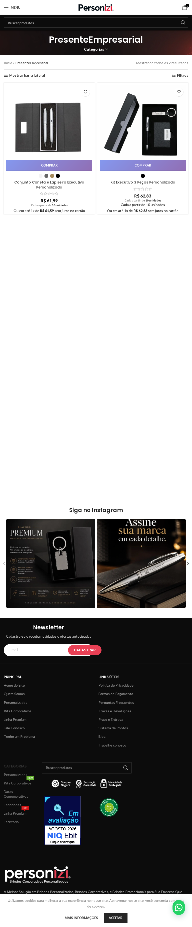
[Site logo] (96, 7)
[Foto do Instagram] (50, 563)
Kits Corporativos (18, 711)
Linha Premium (15, 719)
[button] (178, 907)
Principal (13, 677)
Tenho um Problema (19, 736)
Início (8, 63)
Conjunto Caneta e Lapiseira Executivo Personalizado (49, 185)
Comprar (49, 165)
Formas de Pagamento (115, 694)
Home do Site (14, 685)
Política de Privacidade (116, 685)
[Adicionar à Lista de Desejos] (85, 92)
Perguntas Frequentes (116, 702)
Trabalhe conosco (112, 745)
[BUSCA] (183, 22)
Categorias (94, 49)
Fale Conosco (14, 728)
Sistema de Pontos (113, 728)
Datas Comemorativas (16, 793)
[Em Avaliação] (64, 820)
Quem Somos (14, 694)
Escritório (11, 822)
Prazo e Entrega (110, 719)
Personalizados (15, 702)
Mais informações (82, 918)
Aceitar (115, 918)
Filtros (182, 75)
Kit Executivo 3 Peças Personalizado (142, 182)
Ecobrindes (12, 805)
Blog (102, 736)
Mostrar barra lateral (27, 75)
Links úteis (108, 677)
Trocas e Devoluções (114, 711)
